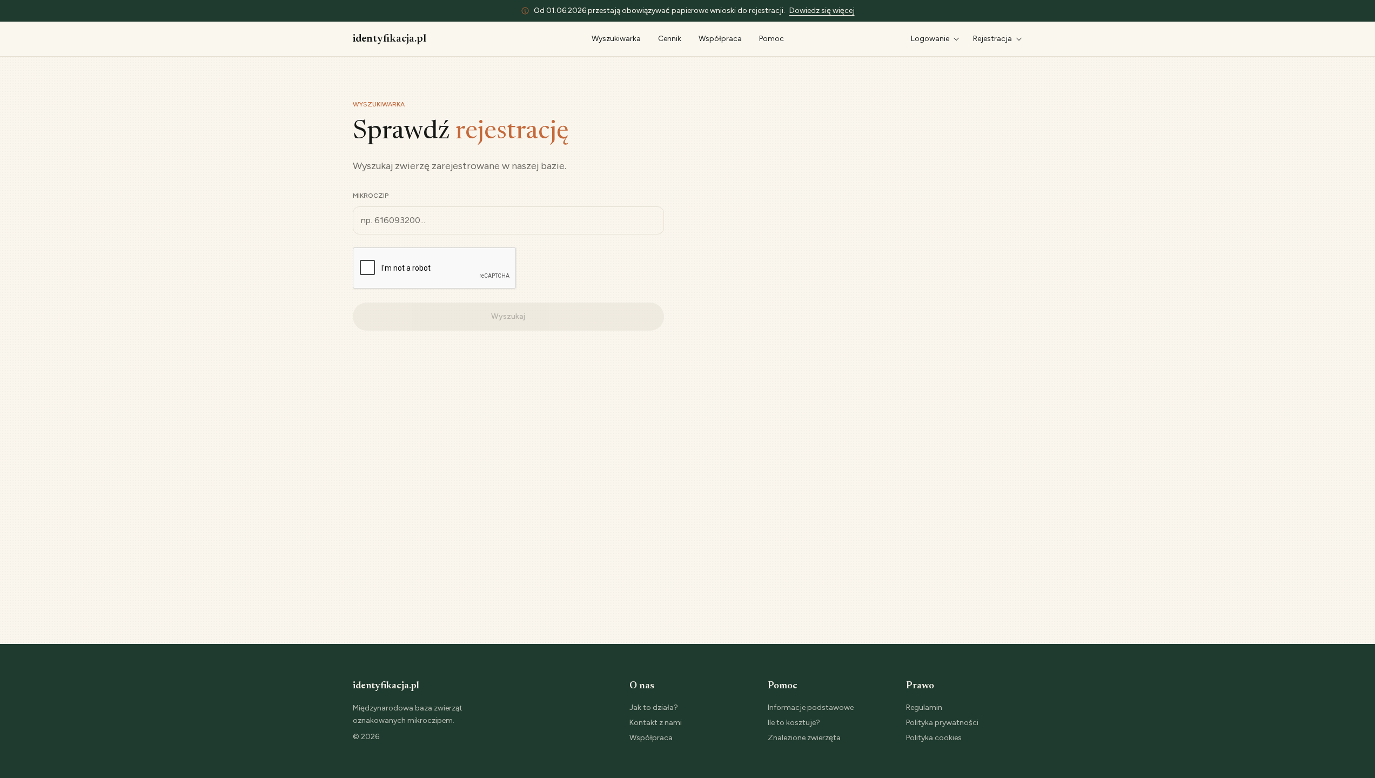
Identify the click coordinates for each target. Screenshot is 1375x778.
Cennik (669, 38)
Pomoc (771, 38)
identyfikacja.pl (389, 38)
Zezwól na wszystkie (1042, 680)
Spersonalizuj (1036, 715)
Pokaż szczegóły (416, 734)
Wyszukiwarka (616, 38)
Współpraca (720, 38)
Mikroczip (370, 195)
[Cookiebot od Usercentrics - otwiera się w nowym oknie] (312, 759)
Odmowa (1042, 751)
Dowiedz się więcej (822, 10)
